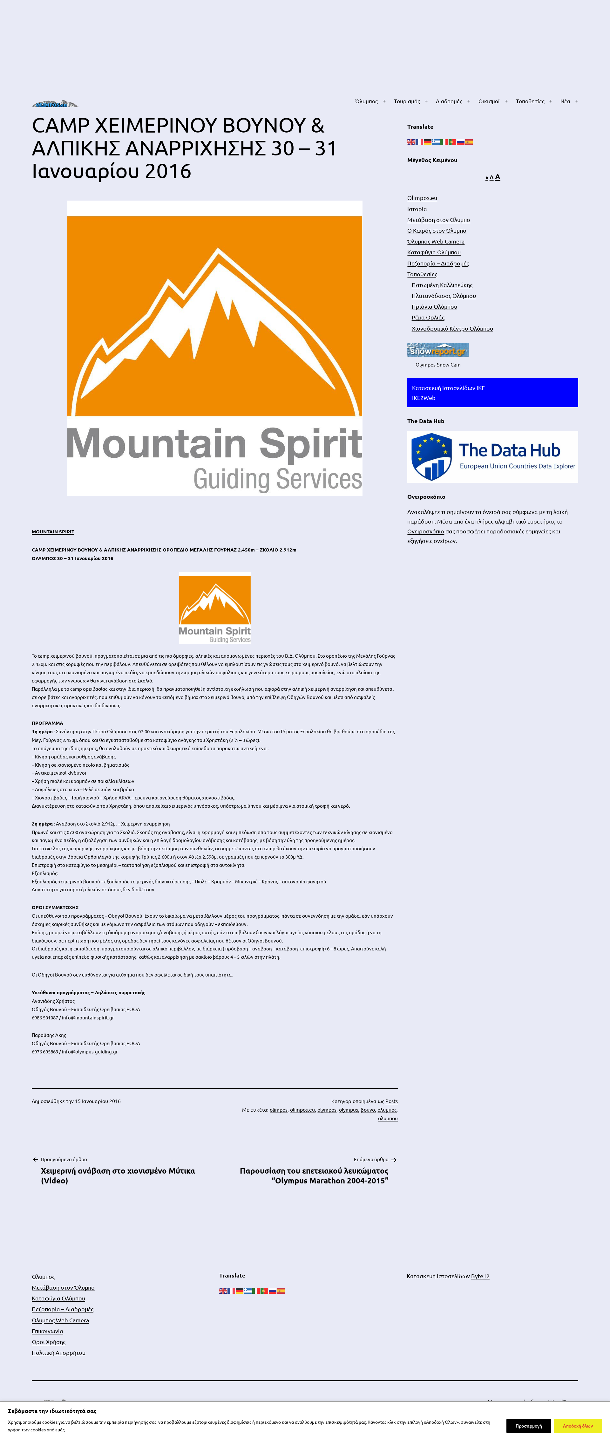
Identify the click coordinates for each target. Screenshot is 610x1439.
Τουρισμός (407, 101)
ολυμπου (388, 1118)
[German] (428, 141)
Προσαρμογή (529, 1426)
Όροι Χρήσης (48, 1341)
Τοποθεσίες (530, 101)
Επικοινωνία (47, 1330)
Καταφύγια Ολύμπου (434, 252)
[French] (420, 141)
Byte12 (480, 1275)
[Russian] (461, 141)
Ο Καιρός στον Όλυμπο (436, 230)
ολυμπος (386, 1109)
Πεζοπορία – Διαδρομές (438, 263)
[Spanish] (469, 141)
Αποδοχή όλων (578, 1426)
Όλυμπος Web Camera (435, 241)
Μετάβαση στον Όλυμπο (438, 219)
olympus (348, 1109)
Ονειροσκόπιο (425, 531)
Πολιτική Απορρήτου (58, 1352)
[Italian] (444, 141)
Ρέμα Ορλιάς (428, 317)
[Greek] (436, 141)
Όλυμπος (366, 101)
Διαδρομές (449, 101)
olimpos (279, 1109)
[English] (411, 141)
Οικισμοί (489, 101)
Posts (391, 1101)
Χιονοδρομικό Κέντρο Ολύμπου (452, 328)
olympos (326, 1109)
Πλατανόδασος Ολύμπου (444, 295)
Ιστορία (417, 208)
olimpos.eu (302, 1109)
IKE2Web (424, 397)
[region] (305, 1420)
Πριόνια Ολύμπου (434, 306)
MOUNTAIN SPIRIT (53, 531)
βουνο (368, 1109)
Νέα (565, 101)
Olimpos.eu (422, 197)
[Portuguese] (453, 141)
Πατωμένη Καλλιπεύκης (442, 284)
